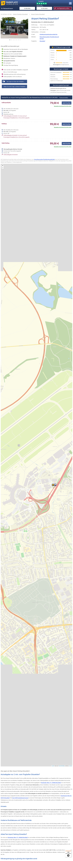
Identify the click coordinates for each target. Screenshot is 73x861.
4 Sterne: (52, 52)
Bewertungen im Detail (61, 69)
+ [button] (2, 166)
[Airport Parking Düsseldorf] (54, 485)
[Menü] (71, 850)
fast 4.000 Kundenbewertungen (20, 797)
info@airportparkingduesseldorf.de (48, 34)
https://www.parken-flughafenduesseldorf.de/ (44, 159)
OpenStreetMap (61, 765)
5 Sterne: (52, 50)
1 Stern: (52, 59)
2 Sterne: (52, 57)
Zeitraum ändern (64, 97)
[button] (10, 40)
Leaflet (53, 765)
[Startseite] (9, 6)
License (70, 765)
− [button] (2, 168)
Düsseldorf (42, 41)
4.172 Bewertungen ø (62, 47)
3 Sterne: (52, 55)
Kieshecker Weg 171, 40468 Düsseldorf (51, 782)
